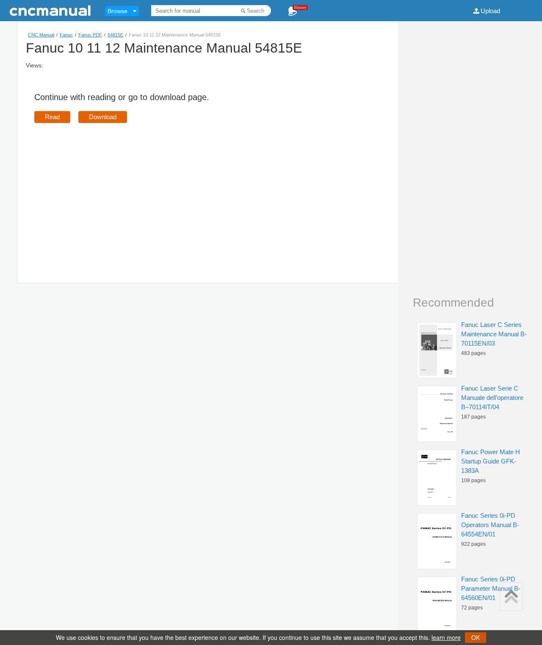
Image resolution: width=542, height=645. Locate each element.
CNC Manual (41, 34)
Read (52, 116)
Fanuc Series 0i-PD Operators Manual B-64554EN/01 (490, 525)
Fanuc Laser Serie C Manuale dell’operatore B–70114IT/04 (492, 397)
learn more (446, 637)
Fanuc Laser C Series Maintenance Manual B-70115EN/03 (494, 334)
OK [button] (475, 637)
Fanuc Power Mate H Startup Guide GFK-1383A (490, 461)
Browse (117, 11)
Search (255, 11)
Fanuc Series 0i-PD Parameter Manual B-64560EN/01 (490, 588)
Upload (490, 10)
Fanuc (66, 34)
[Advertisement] (105, 190)
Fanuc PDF (90, 34)
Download (102, 116)
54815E (115, 34)
